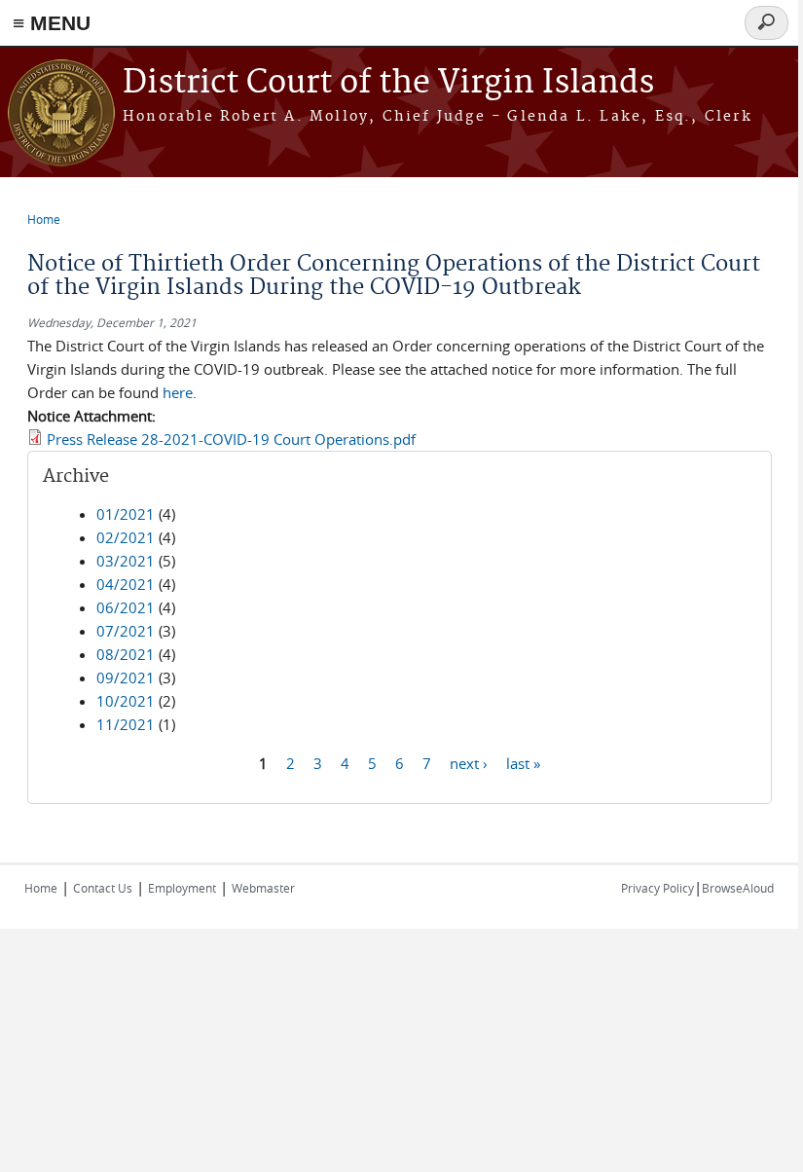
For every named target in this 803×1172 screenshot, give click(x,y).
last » (523, 762)
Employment (182, 888)
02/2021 (125, 537)
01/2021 (125, 514)
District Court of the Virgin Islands (388, 83)
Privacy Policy (657, 888)
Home (43, 219)
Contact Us (102, 888)
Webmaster (263, 888)
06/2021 (125, 607)
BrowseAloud (738, 888)
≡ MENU (52, 23)
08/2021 (125, 654)
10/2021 (125, 701)
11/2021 (125, 724)
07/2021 (125, 631)
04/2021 (125, 584)
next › (469, 762)
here (178, 392)
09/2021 (125, 677)
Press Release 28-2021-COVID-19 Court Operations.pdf (231, 439)
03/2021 (125, 560)
